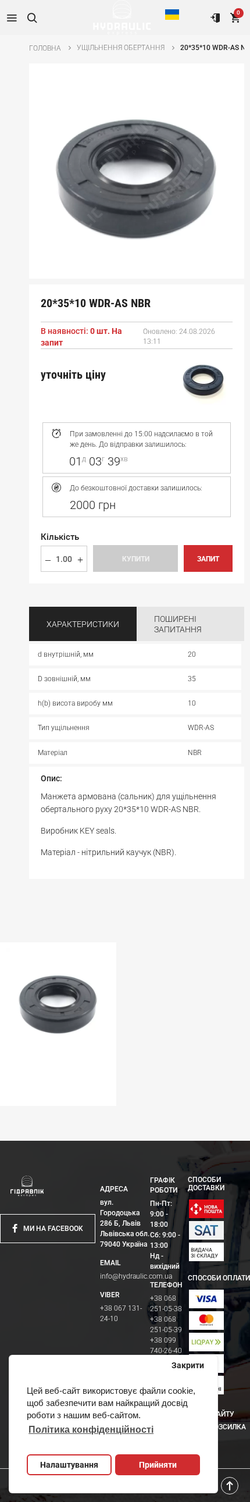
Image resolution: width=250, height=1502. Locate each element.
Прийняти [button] (158, 1464)
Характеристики (83, 624)
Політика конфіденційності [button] (90, 1430)
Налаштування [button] (69, 1464)
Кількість (60, 537)
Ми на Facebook (53, 1229)
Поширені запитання (178, 624)
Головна (45, 48)
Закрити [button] (188, 1365)
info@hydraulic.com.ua (136, 1276)
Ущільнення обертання (121, 47)
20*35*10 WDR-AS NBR (43, 1095)
